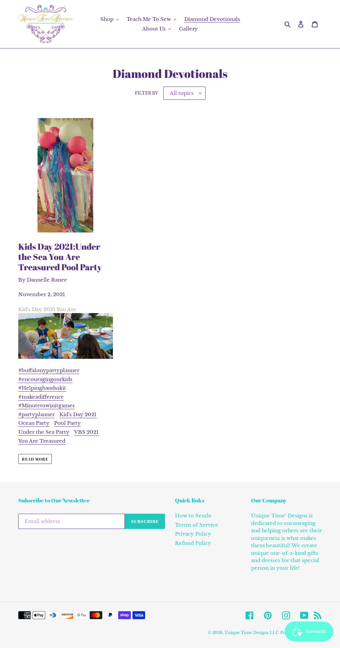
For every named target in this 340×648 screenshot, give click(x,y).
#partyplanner (36, 414)
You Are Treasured (41, 441)
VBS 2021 (86, 432)
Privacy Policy (193, 534)
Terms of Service (196, 525)
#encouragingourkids (45, 379)
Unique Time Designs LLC (252, 632)
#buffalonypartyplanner (48, 370)
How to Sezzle (193, 515)
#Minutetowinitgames (46, 405)
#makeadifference (41, 397)
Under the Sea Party (43, 432)
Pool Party (67, 423)
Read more (35, 459)
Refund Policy (193, 543)
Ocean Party (33, 423)
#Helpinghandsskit (42, 388)
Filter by (146, 93)
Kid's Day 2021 (78, 414)
